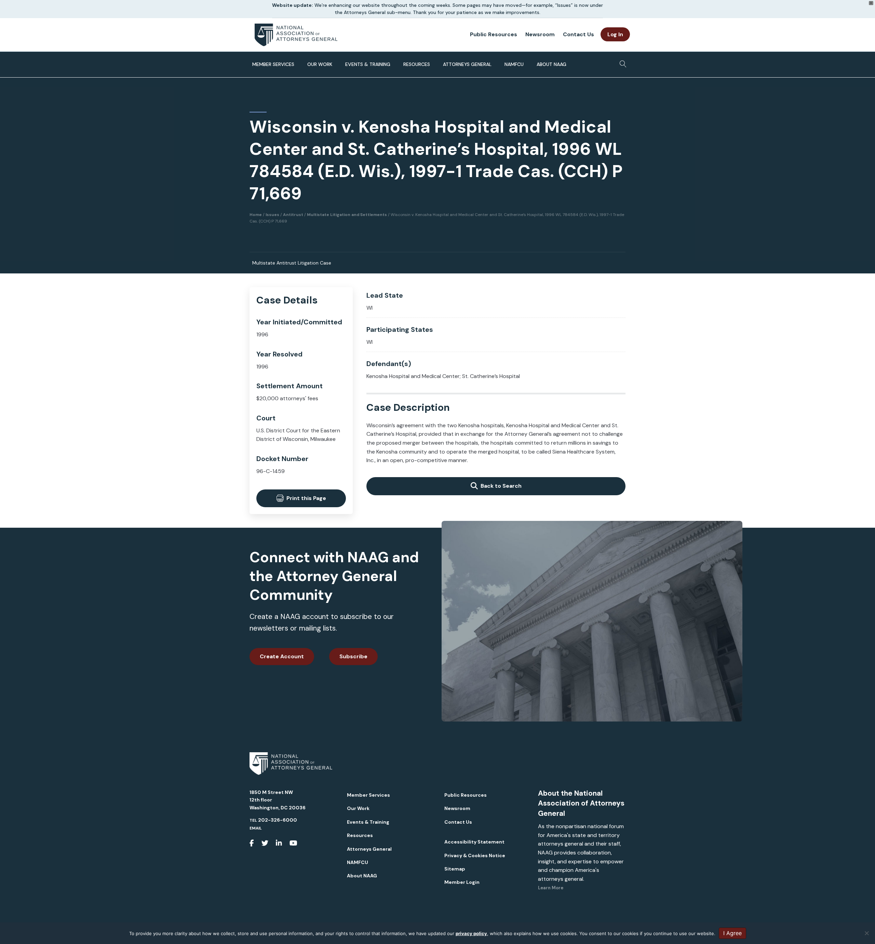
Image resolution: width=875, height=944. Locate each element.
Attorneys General (467, 64)
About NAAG (551, 64)
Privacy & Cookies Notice (474, 855)
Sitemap (454, 869)
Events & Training (367, 64)
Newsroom (540, 34)
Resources (416, 64)
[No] (866, 933)
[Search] (621, 62)
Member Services (273, 64)
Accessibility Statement (474, 842)
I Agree (732, 933)
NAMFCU (514, 64)
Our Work (319, 64)
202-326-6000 (277, 820)
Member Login (462, 882)
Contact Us (578, 34)
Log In (615, 34)
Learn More (550, 888)
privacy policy (471, 933)
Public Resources (493, 34)
